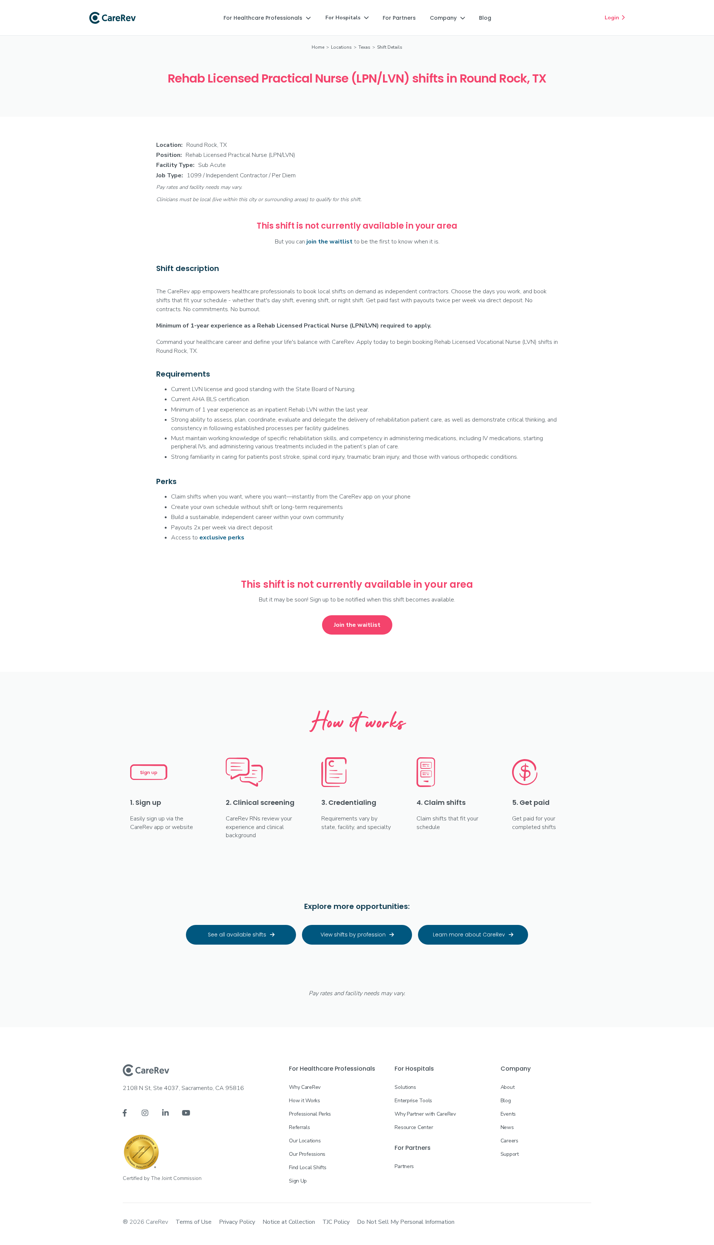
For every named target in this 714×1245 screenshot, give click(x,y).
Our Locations (305, 1140)
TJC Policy (336, 1222)
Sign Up (298, 1180)
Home (318, 47)
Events (508, 1113)
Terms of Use (194, 1222)
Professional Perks (310, 1113)
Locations (341, 47)
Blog (506, 1100)
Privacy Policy (237, 1222)
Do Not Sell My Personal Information (405, 1222)
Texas (364, 47)
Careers (509, 1140)
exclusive (221, 537)
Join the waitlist (357, 625)
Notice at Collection (289, 1222)
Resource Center (414, 1127)
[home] (112, 18)
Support (510, 1154)
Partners (404, 1166)
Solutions (405, 1087)
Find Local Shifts (307, 1167)
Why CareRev (305, 1087)
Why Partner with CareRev (425, 1113)
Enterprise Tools (413, 1100)
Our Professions (307, 1154)
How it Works (304, 1100)
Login (615, 17)
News (507, 1127)
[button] (267, 17)
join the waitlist (329, 242)
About (508, 1087)
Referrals (299, 1127)
